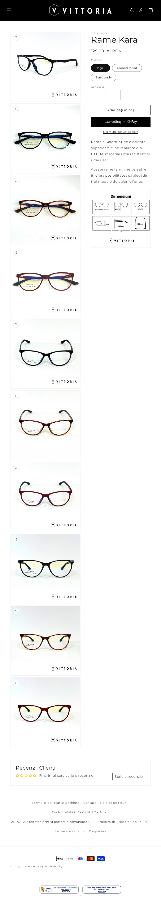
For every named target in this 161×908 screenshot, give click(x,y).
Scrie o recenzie (129, 777)
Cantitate (98, 86)
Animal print (127, 68)
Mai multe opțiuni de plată (120, 131)
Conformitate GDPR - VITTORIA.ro (79, 812)
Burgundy (103, 77)
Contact (89, 803)
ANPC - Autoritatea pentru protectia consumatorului (53, 822)
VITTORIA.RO (29, 866)
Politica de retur (113, 803)
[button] (8, 10)
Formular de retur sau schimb (55, 803)
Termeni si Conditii (70, 831)
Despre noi (97, 831)
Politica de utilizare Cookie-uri (123, 822)
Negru (100, 68)
